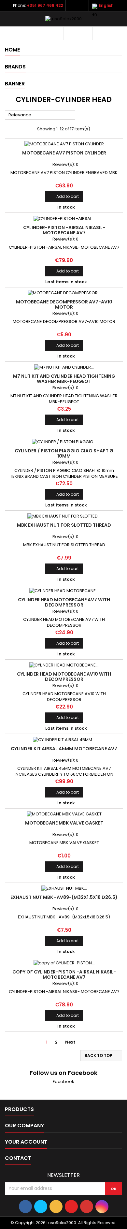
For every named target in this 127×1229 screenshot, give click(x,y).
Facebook (63, 1081)
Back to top (102, 1056)
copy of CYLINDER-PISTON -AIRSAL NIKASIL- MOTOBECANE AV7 (64, 974)
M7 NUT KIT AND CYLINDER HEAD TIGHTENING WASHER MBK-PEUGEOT (64, 379)
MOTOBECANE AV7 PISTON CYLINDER (64, 153)
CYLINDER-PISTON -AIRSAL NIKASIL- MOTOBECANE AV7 (64, 230)
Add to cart (64, 196)
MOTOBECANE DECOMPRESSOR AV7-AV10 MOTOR (64, 304)
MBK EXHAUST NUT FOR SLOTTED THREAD (64, 525)
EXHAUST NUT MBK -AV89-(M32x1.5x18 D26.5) (64, 897)
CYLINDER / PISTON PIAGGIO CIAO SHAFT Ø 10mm (64, 453)
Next (72, 1042)
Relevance (40, 115)
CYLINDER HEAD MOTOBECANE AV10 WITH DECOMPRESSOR (64, 676)
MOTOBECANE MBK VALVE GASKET (64, 823)
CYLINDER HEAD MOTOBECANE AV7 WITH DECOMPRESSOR (64, 602)
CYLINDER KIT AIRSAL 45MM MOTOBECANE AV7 (64, 748)
